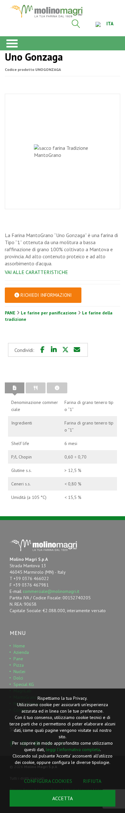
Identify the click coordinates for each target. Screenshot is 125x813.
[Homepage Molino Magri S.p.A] (46, 11)
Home (19, 646)
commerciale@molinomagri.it (51, 591)
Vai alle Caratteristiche (36, 272)
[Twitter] (65, 350)
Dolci (18, 678)
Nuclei (19, 671)
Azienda (21, 652)
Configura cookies (48, 781)
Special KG (23, 684)
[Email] (77, 350)
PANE (11, 313)
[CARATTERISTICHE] (14, 387)
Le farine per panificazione (49, 313)
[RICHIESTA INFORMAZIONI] (57, 387)
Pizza (18, 665)
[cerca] (76, 24)
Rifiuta (92, 781)
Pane (18, 659)
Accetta (62, 798)
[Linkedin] (54, 350)
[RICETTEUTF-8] (36, 387)
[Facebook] (42, 350)
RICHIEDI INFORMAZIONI (45, 295)
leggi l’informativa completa (73, 749)
